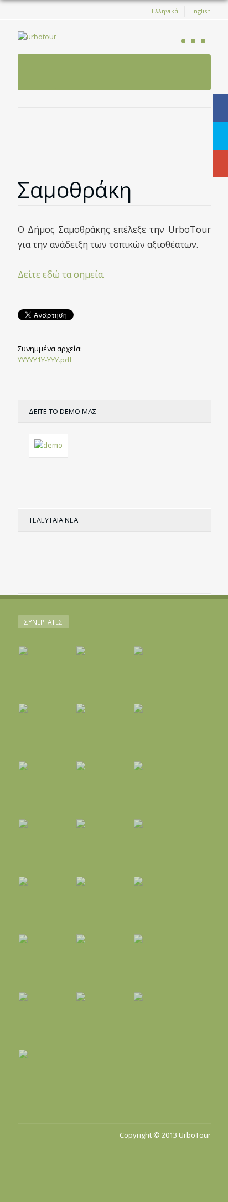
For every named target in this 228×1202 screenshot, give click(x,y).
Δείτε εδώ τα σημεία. (61, 274)
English (200, 11)
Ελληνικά (165, 11)
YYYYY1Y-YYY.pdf (45, 360)
